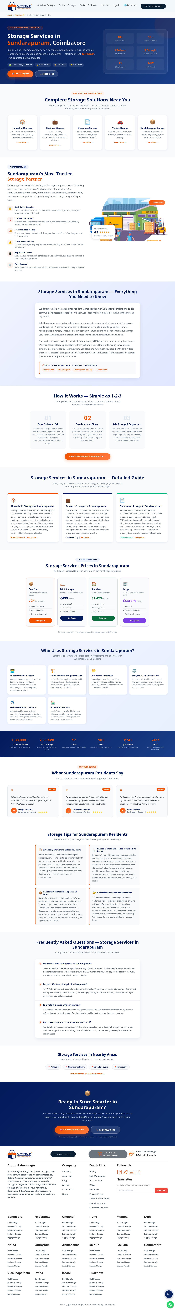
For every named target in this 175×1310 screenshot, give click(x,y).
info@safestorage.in (146, 1155)
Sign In (116, 5)
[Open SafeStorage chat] (169, 1294)
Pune (93, 1216)
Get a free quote (153, 6)
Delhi (148, 1216)
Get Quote (40, 620)
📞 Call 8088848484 (105, 1129)
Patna (39, 1273)
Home (9, 15)
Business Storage (67, 5)
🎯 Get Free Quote (20, 73)
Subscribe (161, 1190)
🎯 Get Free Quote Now (72, 1129)
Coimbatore (19, 15)
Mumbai (122, 1216)
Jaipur (94, 1245)
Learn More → (22, 142)
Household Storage (45, 5)
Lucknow (96, 1273)
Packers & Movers (88, 5)
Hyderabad (42, 1216)
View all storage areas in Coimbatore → (87, 1074)
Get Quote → (32, 537)
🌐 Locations (130, 5)
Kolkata (122, 1245)
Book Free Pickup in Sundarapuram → (87, 456)
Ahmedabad (71, 1245)
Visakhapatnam (18, 1273)
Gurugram (42, 1245)
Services (105, 5)
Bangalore (14, 1216)
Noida (11, 1245)
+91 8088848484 (111, 1156)
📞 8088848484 (46, 74)
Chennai (68, 1216)
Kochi (66, 1273)
